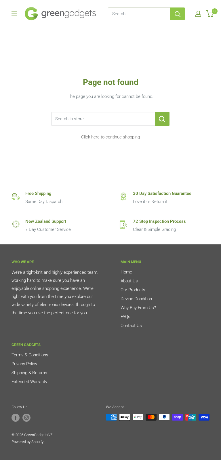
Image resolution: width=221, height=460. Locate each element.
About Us (129, 281)
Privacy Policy (24, 363)
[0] (210, 13)
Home (126, 272)
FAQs (125, 316)
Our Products (133, 289)
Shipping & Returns (29, 372)
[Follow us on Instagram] (26, 418)
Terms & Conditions (30, 355)
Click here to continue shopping (110, 137)
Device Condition (136, 298)
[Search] (177, 13)
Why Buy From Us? (138, 307)
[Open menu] (14, 14)
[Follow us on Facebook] (16, 418)
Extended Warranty (29, 381)
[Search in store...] (162, 119)
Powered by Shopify (27, 442)
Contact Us (131, 325)
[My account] (198, 14)
